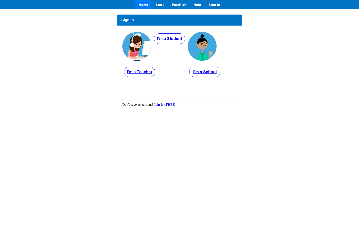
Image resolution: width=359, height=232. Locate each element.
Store (160, 4)
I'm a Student (169, 38)
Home (143, 4)
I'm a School (205, 72)
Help (197, 4)
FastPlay (179, 4)
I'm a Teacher (139, 72)
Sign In (214, 4)
